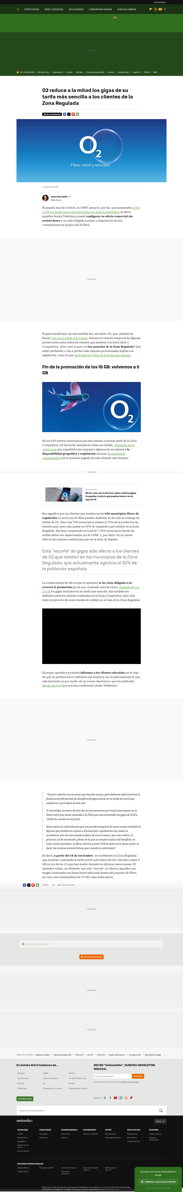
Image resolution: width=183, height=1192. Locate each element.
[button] (60, 196)
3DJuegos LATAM (46, 1167)
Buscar (161, 1110)
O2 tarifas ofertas (67, 885)
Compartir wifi (135, 1054)
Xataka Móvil (22, 1137)
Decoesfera (132, 1137)
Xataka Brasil (22, 1171)
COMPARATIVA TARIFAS (100, 9)
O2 (53, 885)
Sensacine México (69, 1167)
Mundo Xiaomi (23, 1151)
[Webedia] (160, 2)
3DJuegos (43, 1133)
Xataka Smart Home (23, 1146)
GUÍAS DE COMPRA (126, 9)
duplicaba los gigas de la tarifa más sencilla (102, 355)
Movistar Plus (43, 72)
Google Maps (123, 72)
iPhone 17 (80, 1054)
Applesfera (21, 1141)
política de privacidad (130, 1082)
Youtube (160, 9)
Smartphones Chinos (52, 1088)
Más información (111, 1189)
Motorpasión (110, 1133)
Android (20, 1083)
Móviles (79, 72)
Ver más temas (25, 1098)
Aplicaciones (23, 1078)
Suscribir (138, 1076)
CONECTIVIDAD (31, 9)
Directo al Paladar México (90, 1168)
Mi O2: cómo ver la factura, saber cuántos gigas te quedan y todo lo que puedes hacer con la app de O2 (110, 496)
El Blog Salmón (155, 1133)
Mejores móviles (43, 1054)
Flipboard (150, 9)
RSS (126, 1097)
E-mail (77, 114)
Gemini (69, 72)
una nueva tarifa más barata (69, 338)
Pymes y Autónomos (154, 1138)
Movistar (21, 1073)
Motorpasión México (110, 1168)
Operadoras (58, 72)
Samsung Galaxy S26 (95, 72)
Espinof (64, 1137)
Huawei (111, 72)
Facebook (64, 114)
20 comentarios (53, 114)
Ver (92, 957)
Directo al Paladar (90, 1133)
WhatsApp (22, 1088)
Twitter (165, 9)
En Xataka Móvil (91, 490)
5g (44, 1083)
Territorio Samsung (77, 1078)
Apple (45, 1073)
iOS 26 (90, 1054)
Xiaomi (72, 1073)
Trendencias (132, 1133)
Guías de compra (50, 1078)
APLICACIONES (76, 9)
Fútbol (146, 72)
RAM (155, 72)
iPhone (72, 1083)
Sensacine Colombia (65, 1172)
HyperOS (136, 72)
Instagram (155, 9)
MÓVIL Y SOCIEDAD (53, 9)
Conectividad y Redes (78, 1088)
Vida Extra (43, 1137)
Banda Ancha (50, 685)
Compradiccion (133, 1141)
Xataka (20, 1133)
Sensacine (65, 1133)
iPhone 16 (101, 1054)
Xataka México (23, 1167)
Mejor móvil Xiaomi (117, 1054)
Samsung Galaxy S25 (63, 1054)
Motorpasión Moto (113, 1137)
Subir (158, 1121)
